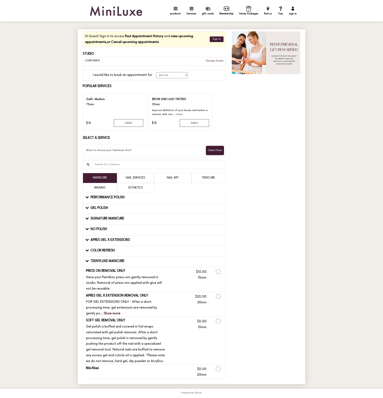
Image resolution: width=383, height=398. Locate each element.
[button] (179, 114)
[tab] (100, 178)
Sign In (217, 39)
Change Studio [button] (214, 61)
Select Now (215, 150)
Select (128, 123)
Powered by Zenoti (191, 393)
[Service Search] (88, 164)
